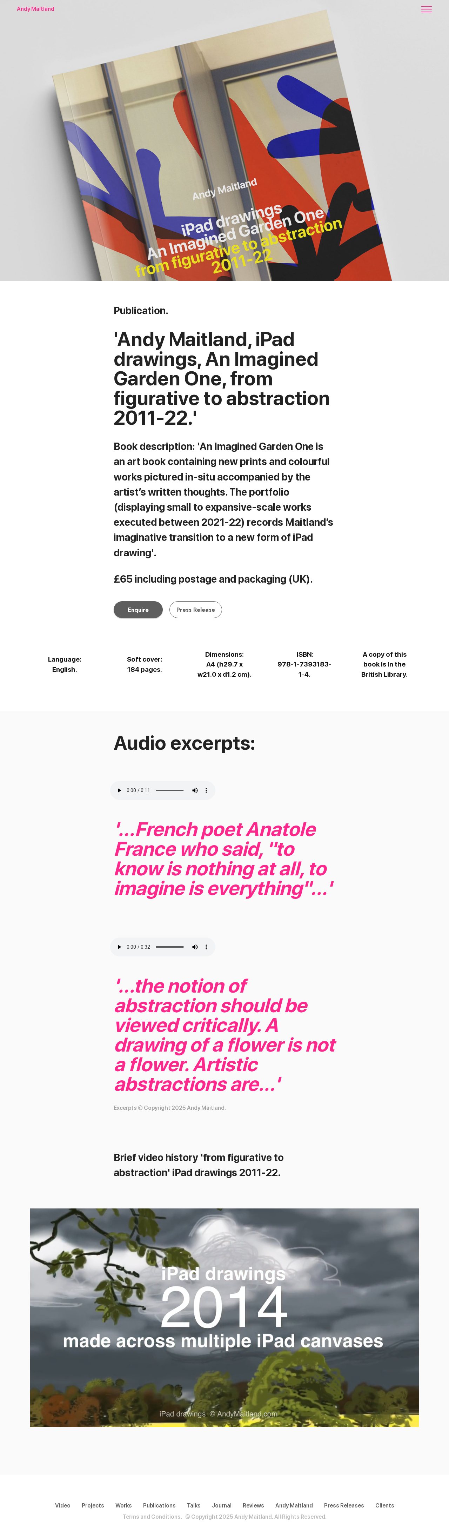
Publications (159, 1505)
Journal (222, 1505)
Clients (384, 1505)
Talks (194, 1505)
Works (123, 1505)
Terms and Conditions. (152, 1516)
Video (63, 1505)
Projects (93, 1505)
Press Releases (344, 1505)
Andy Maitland (35, 9)
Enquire (138, 609)
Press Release (195, 609)
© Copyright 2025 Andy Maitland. (229, 1516)
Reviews (253, 1505)
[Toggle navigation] (426, 9)
